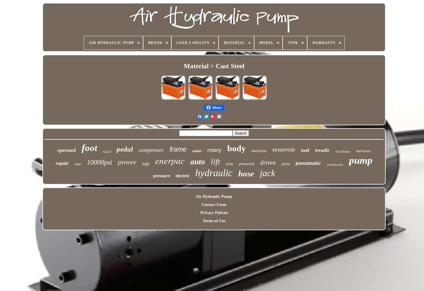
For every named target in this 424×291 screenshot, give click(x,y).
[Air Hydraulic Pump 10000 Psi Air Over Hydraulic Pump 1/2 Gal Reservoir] (173, 99)
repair (62, 163)
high (145, 164)
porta (286, 164)
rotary (214, 150)
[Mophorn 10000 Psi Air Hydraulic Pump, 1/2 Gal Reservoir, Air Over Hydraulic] (200, 99)
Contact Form (214, 204)
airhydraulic (335, 164)
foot (89, 148)
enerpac (170, 160)
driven (268, 162)
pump (361, 160)
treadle (322, 150)
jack (267, 173)
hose (246, 173)
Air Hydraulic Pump (214, 196)
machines (363, 151)
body (236, 148)
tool (305, 150)
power (127, 161)
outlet (197, 151)
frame (178, 149)
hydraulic (213, 172)
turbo (229, 164)
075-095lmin (342, 151)
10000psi (99, 162)
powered (246, 163)
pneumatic (308, 163)
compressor (151, 150)
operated (66, 150)
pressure (161, 175)
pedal (125, 149)
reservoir (284, 149)
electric (183, 175)
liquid (107, 151)
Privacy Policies (214, 213)
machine (259, 150)
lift (215, 161)
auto (197, 161)
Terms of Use (214, 221)
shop (77, 164)
